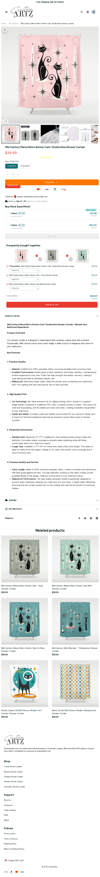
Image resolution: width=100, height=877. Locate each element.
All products (13, 23)
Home (3, 23)
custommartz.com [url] (44, 751)
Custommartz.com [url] (11, 748)
